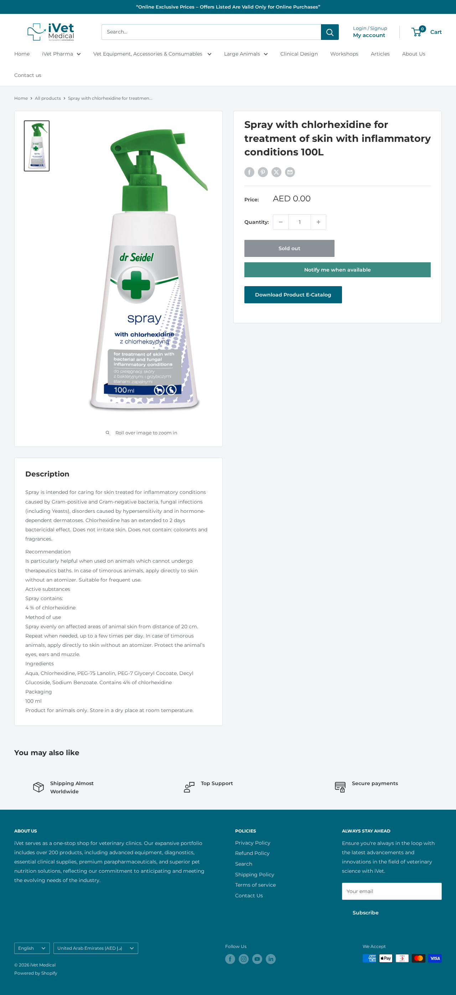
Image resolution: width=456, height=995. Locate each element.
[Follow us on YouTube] (257, 959)
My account (369, 35)
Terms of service (255, 885)
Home (22, 54)
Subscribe (366, 912)
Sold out (289, 248)
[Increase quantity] (318, 222)
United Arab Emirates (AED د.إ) (89, 948)
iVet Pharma (57, 54)
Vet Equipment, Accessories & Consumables (148, 54)
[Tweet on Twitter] (276, 172)
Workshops (344, 54)
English (26, 948)
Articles (380, 54)
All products (48, 98)
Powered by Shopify (35, 973)
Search (243, 864)
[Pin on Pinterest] (263, 172)
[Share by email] (290, 172)
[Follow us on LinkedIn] (271, 959)
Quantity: (256, 222)
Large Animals (242, 54)
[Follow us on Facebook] (230, 959)
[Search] (330, 32)
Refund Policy (252, 853)
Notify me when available (337, 270)
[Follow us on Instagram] (244, 959)
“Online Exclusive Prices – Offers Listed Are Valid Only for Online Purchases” (228, 7)
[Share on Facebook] (249, 172)
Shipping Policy (254, 874)
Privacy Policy (252, 843)
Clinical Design (299, 54)
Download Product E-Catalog (293, 295)
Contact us (27, 75)
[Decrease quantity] (280, 222)
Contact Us (249, 895)
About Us (413, 54)
